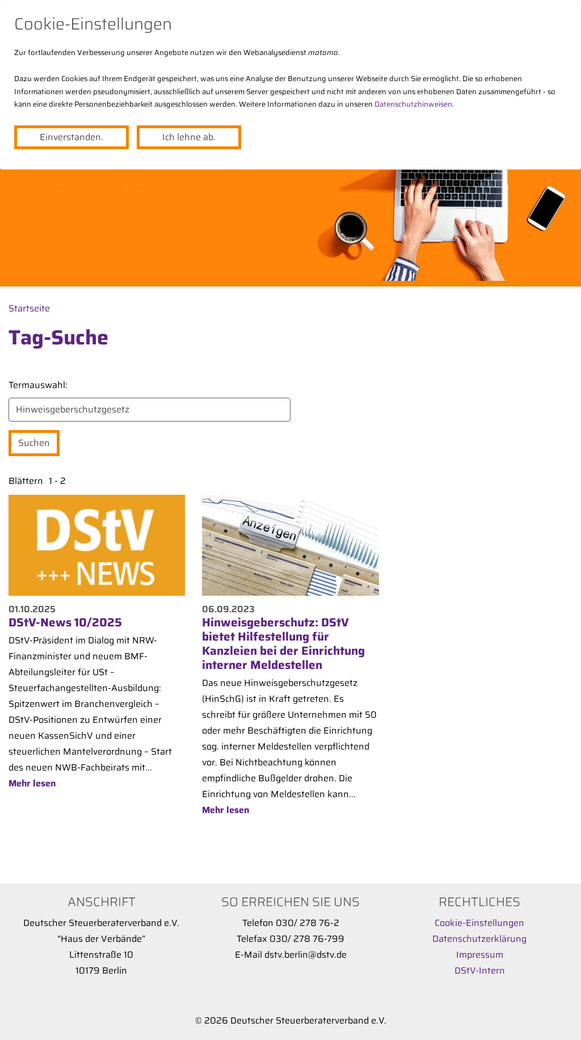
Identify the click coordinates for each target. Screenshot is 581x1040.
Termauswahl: (38, 385)
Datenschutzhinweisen (413, 104)
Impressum (479, 955)
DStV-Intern (479, 970)
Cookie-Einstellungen (479, 923)
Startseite (29, 308)
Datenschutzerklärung (479, 939)
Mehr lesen (32, 783)
